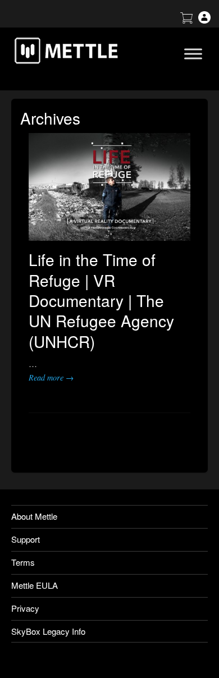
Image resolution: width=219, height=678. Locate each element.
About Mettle (34, 516)
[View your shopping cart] (186, 20)
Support (25, 539)
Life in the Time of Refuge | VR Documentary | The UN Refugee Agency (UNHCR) (101, 300)
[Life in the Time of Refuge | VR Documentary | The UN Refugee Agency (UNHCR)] (109, 187)
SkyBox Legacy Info (48, 631)
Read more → (51, 377)
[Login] (204, 20)
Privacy (25, 608)
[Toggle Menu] (193, 53)
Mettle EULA (34, 585)
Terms (23, 562)
